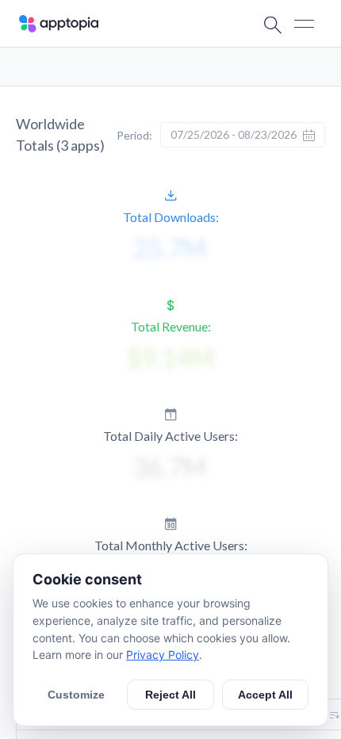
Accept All (265, 694)
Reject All (170, 694)
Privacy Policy (162, 654)
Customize (76, 694)
